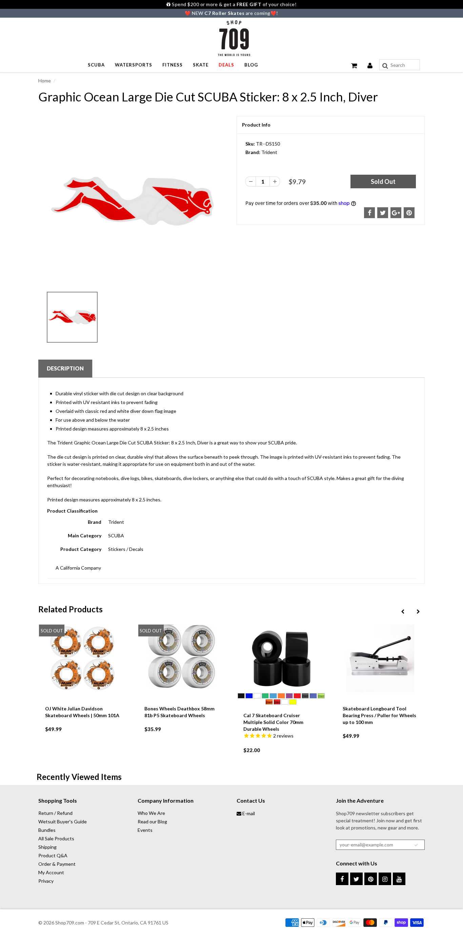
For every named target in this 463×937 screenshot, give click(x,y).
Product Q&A (52, 855)
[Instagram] (385, 879)
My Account (51, 872)
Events (145, 830)
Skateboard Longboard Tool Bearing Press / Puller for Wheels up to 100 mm (379, 715)
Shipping (47, 847)
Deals (226, 65)
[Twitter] (356, 879)
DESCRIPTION (65, 368)
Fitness (172, 65)
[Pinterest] (370, 879)
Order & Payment (57, 864)
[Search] (385, 65)
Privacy (46, 881)
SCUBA (96, 65)
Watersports (133, 65)
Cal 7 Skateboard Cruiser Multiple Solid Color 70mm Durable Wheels (273, 722)
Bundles (47, 830)
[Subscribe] (416, 845)
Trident (269, 152)
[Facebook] (342, 879)
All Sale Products (56, 838)
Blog (251, 65)
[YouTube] (399, 879)
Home (44, 80)
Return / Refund (55, 813)
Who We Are (151, 813)
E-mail (248, 813)
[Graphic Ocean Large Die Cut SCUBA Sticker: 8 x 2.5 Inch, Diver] (132, 201)
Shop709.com (69, 922)
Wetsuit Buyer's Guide (62, 821)
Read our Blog (152, 821)
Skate (200, 65)
